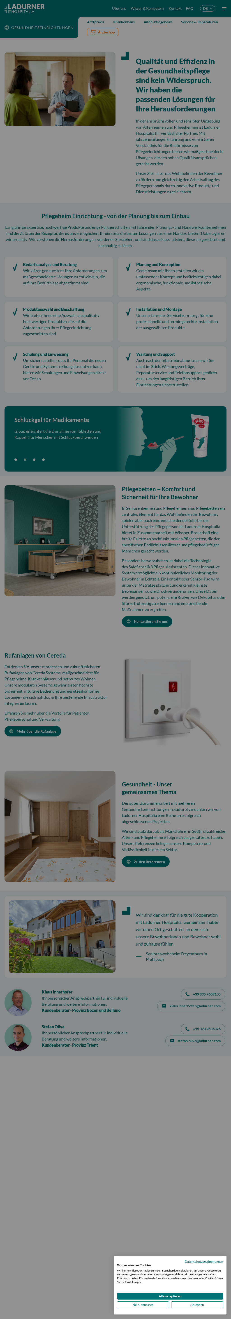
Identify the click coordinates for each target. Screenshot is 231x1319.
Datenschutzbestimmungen (204, 1261)
